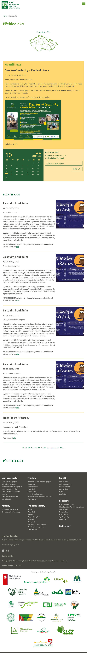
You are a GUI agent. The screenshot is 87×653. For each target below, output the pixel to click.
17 (6, 172)
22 (33, 172)
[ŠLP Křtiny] (28, 605)
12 (17, 169)
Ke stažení (64, 500)
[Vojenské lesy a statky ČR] (41, 592)
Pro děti (62, 478)
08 (36, 448)
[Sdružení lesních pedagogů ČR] (78, 580)
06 (29, 448)
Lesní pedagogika (9, 478)
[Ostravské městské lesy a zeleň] (74, 617)
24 (6, 175)
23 (38, 172)
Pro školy (32, 478)
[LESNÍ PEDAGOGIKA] (10, 5)
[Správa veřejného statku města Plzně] (26, 617)
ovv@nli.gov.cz (13, 545)
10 (6, 169)
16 (38, 169)
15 (33, 169)
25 (11, 175)
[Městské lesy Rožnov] (74, 605)
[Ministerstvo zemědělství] (12, 580)
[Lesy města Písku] (41, 617)
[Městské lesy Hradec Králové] (56, 617)
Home (5, 16)
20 (22, 172)
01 (23, 448)
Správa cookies (7, 556)
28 (27, 175)
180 (61, 448)
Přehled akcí (13, 461)
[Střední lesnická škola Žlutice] (65, 630)
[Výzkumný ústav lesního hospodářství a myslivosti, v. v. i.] (10, 617)
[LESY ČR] (61, 580)
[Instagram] (8, 551)
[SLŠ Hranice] (18, 592)
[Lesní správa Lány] (43, 643)
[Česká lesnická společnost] (57, 592)
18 (11, 172)
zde (16, 144)
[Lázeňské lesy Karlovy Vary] (43, 630)
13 (22, 169)
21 (27, 172)
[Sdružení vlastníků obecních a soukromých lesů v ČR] (11, 605)
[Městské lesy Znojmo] (22, 630)
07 (32, 448)
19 (17, 172)
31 (6, 178)
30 (38, 175)
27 (22, 175)
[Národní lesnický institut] (36, 580)
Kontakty (6, 505)
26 (17, 175)
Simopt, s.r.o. (12, 565)
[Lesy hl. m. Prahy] (72, 592)
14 (27, 169)
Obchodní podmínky (59, 561)
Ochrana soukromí (42, 561)
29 (33, 175)
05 (26, 448)
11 (11, 169)
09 (39, 448)
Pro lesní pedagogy (36, 505)
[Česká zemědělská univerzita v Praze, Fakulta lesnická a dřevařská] (54, 605)
